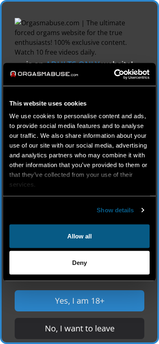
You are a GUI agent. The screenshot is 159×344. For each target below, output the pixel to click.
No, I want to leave (80, 328)
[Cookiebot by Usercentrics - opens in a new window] (114, 74)
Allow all (79, 235)
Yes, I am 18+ (79, 300)
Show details (115, 210)
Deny (79, 262)
